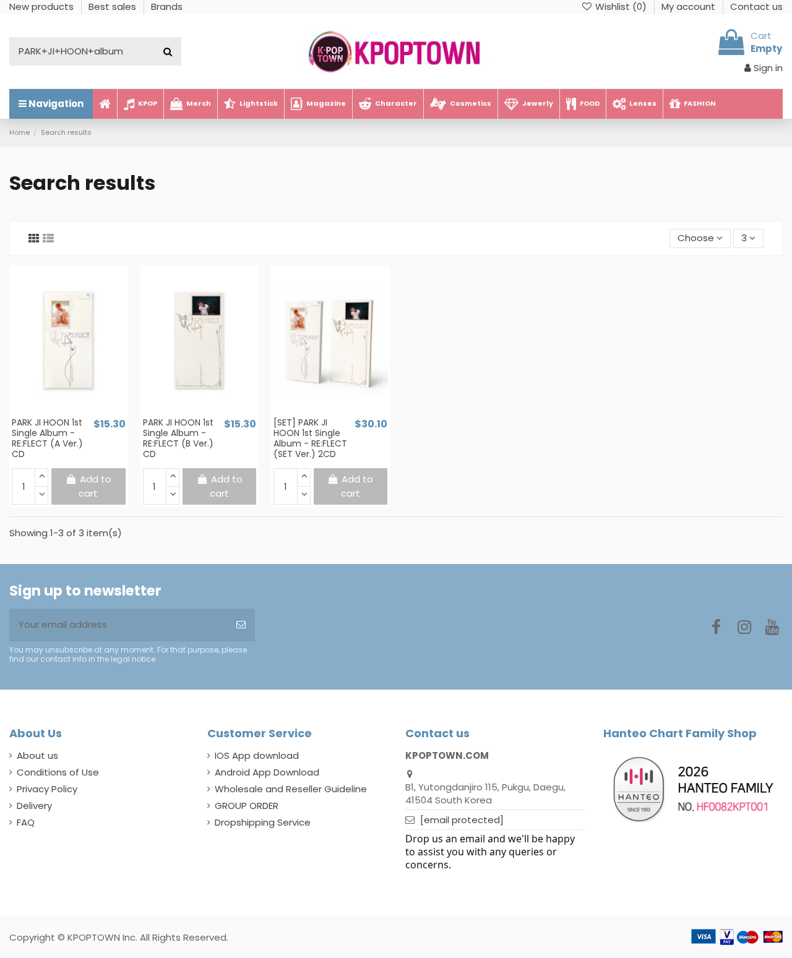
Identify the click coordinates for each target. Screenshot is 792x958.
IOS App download (257, 755)
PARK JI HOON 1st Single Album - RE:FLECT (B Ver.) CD (178, 438)
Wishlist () (621, 6)
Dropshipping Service (263, 822)
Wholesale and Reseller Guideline (291, 788)
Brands (167, 6)
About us (37, 755)
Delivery (34, 805)
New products (42, 6)
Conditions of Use (58, 772)
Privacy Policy (47, 788)
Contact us (756, 6)
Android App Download (267, 772)
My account (689, 6)
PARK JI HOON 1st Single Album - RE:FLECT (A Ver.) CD (47, 438)
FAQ (26, 822)
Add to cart (95, 486)
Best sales (113, 6)
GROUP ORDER (246, 805)
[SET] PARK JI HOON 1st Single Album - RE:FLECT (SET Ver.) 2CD (310, 438)
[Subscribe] (241, 625)
